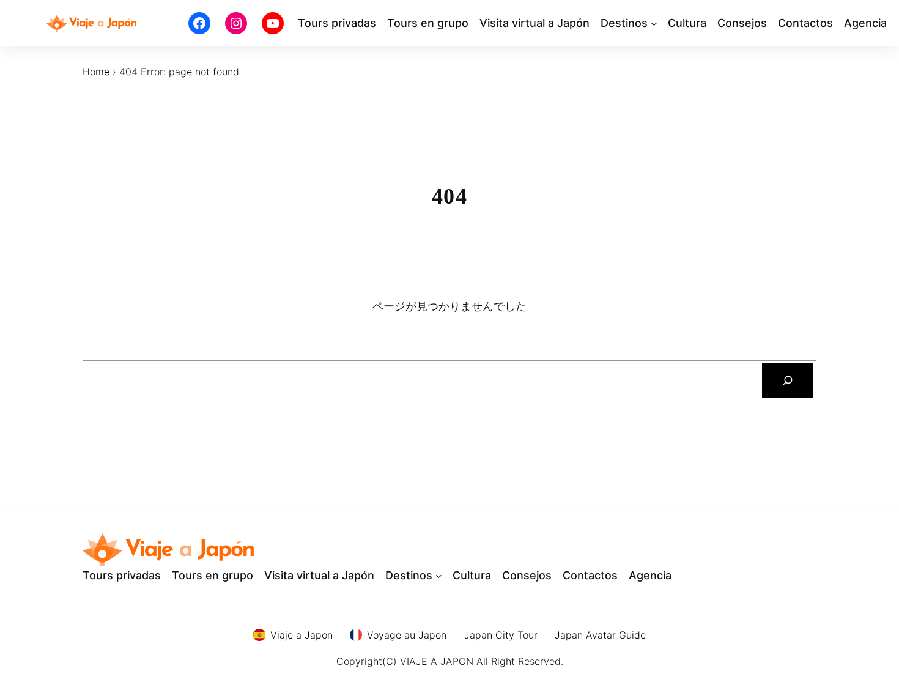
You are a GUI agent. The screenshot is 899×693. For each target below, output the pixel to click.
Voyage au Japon (406, 635)
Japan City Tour (501, 635)
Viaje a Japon (301, 635)
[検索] (788, 380)
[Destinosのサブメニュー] (654, 23)
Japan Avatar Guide (600, 635)
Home (96, 71)
